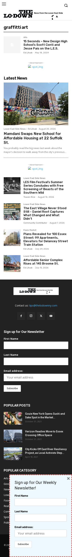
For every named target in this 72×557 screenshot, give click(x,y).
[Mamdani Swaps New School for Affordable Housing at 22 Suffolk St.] (36, 104)
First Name (11, 338)
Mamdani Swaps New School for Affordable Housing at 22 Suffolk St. (33, 138)
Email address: (13, 371)
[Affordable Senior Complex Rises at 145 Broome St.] (12, 263)
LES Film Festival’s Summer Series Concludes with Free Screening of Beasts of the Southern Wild (43, 187)
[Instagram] (31, 316)
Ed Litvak (27, 53)
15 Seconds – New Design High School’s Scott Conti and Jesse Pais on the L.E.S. (45, 45)
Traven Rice (29, 197)
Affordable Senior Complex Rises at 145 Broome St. (43, 261)
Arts (25, 37)
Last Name (11, 355)
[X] (41, 316)
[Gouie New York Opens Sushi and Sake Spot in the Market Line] (13, 418)
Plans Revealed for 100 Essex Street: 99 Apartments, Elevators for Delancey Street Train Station (45, 239)
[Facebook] (21, 316)
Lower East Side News (14, 129)
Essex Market (29, 230)
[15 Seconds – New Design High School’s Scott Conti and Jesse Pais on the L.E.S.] (12, 44)
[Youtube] (51, 316)
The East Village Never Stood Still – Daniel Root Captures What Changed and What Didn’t (44, 213)
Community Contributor (35, 223)
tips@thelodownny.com (43, 305)
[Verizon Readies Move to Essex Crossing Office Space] (13, 436)
